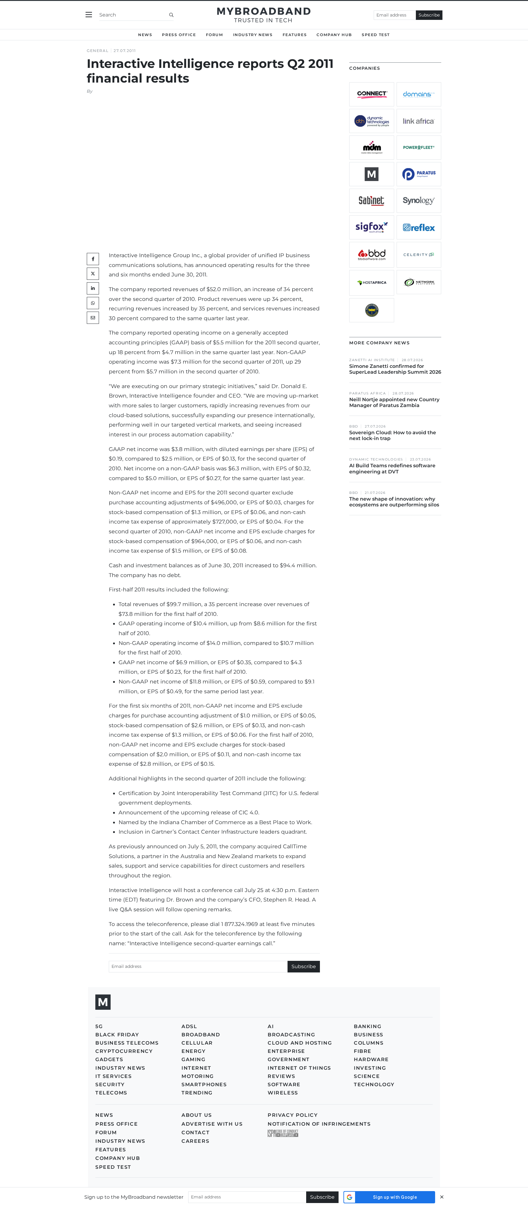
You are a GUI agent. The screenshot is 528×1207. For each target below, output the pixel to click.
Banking (367, 1026)
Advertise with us (212, 1124)
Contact (196, 1132)
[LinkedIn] (93, 288)
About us (197, 1115)
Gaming (194, 1059)
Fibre (363, 1051)
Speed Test (113, 1167)
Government (289, 1059)
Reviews (281, 1076)
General (97, 50)
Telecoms (111, 1093)
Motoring (198, 1076)
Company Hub (334, 34)
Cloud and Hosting (300, 1043)
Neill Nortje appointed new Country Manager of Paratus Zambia (394, 402)
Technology (374, 1084)
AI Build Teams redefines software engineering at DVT (392, 468)
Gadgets (109, 1059)
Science (367, 1076)
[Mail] (93, 318)
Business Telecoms (127, 1043)
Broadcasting (291, 1035)
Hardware (371, 1059)
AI (271, 1026)
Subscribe (429, 15)
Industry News (253, 34)
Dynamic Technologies (376, 459)
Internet (196, 1068)
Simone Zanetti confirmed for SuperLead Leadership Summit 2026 (395, 369)
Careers (195, 1141)
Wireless (283, 1093)
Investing (370, 1068)
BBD (353, 426)
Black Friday (117, 1035)
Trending (197, 1093)
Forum (214, 34)
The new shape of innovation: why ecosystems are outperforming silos (394, 502)
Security (110, 1084)
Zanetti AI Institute (372, 360)
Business (368, 1035)
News (145, 34)
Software (284, 1084)
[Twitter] (93, 274)
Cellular (197, 1043)
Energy (194, 1051)
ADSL (189, 1026)
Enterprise (286, 1051)
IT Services (113, 1076)
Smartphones (204, 1084)
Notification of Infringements (319, 1124)
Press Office (179, 34)
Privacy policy (293, 1115)
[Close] (442, 1197)
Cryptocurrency (124, 1051)
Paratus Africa (367, 393)
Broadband (201, 1035)
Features (295, 34)
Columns (368, 1043)
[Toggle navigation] (89, 14)
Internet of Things (299, 1068)
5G (99, 1026)
